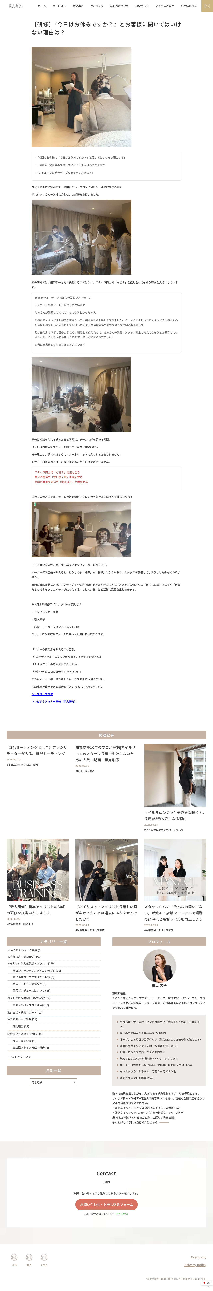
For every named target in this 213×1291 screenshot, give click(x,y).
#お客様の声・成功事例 (20, 924)
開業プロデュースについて (29, 990)
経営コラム (142, 6)
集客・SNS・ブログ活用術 (29, 1005)
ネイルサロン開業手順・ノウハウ (27, 963)
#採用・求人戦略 (85, 771)
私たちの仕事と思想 (19, 1019)
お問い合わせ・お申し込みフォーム (106, 1204)
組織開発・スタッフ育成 (22, 1034)
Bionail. (172, 1278)
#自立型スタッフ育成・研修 (22, 764)
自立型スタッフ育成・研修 (29, 1047)
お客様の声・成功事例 (20, 957)
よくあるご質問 (164, 6)
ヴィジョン (97, 6)
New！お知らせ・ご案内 (22, 950)
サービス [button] (58, 6)
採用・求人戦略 (22, 1041)
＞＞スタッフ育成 (42, 694)
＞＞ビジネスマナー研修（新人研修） (54, 701)
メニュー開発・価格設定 (27, 984)
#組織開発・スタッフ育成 (90, 930)
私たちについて (119, 6)
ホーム (42, 6)
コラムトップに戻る (19, 1057)
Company (198, 1257)
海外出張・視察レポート (22, 1012)
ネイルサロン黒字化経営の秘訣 (26, 998)
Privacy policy (195, 1264)
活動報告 (18, 1026)
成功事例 (78, 6)
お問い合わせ (189, 6)
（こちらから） (121, 1213)
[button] (208, 1287)
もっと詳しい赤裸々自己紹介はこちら (135, 1122)
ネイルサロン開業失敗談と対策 (31, 977)
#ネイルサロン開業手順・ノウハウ (163, 829)
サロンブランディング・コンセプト (34, 971)
